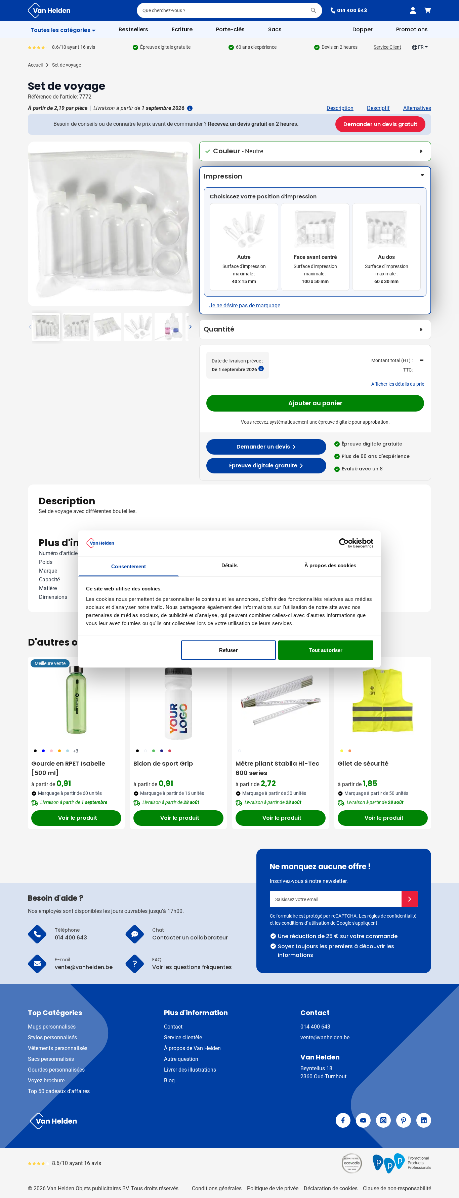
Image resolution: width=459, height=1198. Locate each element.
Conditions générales (217, 1188)
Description (340, 108)
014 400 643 (352, 10)
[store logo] (127, 1121)
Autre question (181, 1059)
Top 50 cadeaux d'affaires (59, 1091)
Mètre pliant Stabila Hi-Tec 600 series (277, 768)
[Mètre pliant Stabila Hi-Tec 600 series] (281, 700)
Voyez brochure (46, 1080)
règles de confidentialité (391, 916)
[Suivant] (186, 226)
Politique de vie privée (272, 1188)
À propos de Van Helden (192, 1048)
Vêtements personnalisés (57, 1048)
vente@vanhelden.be (324, 1037)
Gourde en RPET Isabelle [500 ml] (68, 768)
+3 (75, 750)
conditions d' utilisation (305, 923)
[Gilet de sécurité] (383, 700)
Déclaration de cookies (331, 1188)
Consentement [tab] (128, 566)
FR (421, 47)
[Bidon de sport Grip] (178, 700)
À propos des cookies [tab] (330, 565)
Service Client (387, 47)
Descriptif (378, 108)
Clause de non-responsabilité (397, 1188)
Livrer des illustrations (190, 1070)
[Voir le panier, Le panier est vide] (427, 10)
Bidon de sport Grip (163, 763)
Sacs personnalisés (51, 1059)
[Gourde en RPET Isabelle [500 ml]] (76, 700)
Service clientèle (183, 1037)
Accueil (35, 65)
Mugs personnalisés (52, 1026)
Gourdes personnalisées (56, 1070)
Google (343, 923)
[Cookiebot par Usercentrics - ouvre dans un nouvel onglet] (344, 543)
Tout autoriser (325, 650)
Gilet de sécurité (363, 763)
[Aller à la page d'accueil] (49, 10)
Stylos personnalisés (52, 1037)
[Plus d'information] (189, 108)
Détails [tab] (229, 565)
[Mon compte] (413, 10)
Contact (173, 1026)
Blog (169, 1080)
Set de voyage (66, 65)
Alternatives (417, 108)
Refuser (228, 650)
